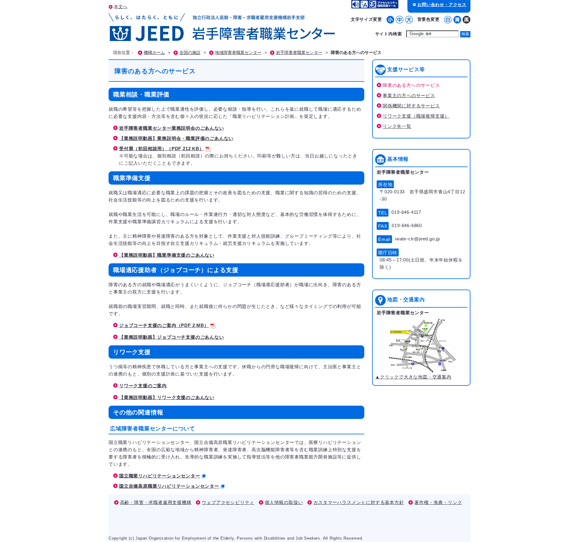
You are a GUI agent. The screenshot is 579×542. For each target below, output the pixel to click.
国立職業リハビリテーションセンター (159, 475)
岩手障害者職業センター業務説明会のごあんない (171, 128)
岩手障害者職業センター (299, 52)
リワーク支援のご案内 (143, 385)
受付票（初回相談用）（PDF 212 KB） (161, 148)
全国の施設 (190, 52)
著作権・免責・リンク (438, 502)
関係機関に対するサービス (411, 105)
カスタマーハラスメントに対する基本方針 (358, 502)
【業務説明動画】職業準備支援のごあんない (166, 255)
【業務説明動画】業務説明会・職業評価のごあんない (176, 138)
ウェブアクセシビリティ (228, 502)
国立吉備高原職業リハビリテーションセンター (169, 486)
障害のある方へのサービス (411, 85)
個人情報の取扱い (284, 502)
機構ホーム (154, 52)
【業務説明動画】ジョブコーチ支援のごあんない (171, 337)
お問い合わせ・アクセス (442, 4)
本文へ (120, 6)
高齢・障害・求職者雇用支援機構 (155, 502)
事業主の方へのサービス (409, 95)
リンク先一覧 (397, 126)
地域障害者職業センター (238, 52)
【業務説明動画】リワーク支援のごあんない (166, 397)
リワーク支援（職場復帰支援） (416, 116)
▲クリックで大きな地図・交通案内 (413, 376)
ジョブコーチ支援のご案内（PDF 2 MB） (164, 325)
